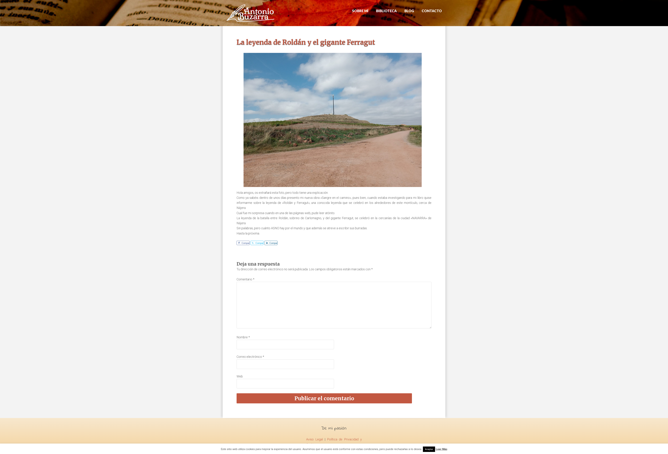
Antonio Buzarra (250, 13)
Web (240, 376)
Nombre (243, 337)
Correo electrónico (250, 357)
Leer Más (441, 449)
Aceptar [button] (429, 449)
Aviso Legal (314, 439)
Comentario (245, 279)
